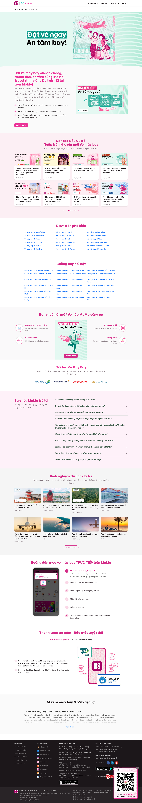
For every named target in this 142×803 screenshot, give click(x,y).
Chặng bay (92, 3)
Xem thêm (72, 210)
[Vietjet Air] (80, 381)
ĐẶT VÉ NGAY (21, 125)
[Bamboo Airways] (42, 382)
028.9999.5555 (64, 776)
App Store (102, 769)
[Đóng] (137, 768)
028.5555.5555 (77, 776)
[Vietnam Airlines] (99, 382)
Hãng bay (114, 3)
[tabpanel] (71, 666)
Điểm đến (103, 3)
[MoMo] (15, 9)
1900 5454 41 (70, 770)
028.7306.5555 (76, 774)
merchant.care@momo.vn (109, 749)
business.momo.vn (108, 752)
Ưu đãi (124, 3)
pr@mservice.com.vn (107, 758)
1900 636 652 (111, 747)
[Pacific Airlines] (61, 381)
